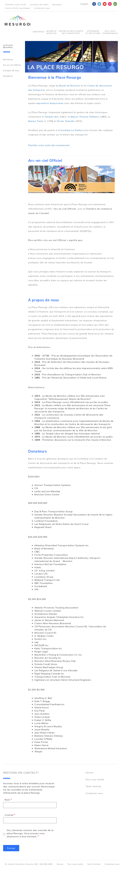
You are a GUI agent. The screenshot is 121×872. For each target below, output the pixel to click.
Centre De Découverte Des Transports (71, 32)
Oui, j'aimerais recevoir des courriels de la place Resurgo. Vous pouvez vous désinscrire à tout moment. (30, 833)
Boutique (57, 4)
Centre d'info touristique (17, 8)
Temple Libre (52, 116)
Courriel (9, 815)
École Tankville (66, 121)
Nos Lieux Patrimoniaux (110, 32)
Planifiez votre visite (15, 4)
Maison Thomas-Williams (85, 116)
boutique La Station (72, 130)
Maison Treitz (35, 121)
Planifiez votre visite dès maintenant (48, 145)
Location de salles (39, 4)
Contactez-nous (42, 8)
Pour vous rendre (95, 779)
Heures (89, 772)
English (84, 4)
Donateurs (8, 76)
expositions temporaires (50, 103)
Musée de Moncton (51, 32)
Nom (7, 799)
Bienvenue (38, 31)
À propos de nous (11, 70)
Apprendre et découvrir (93, 32)
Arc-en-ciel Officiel (12, 65)
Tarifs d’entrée (93, 786)
